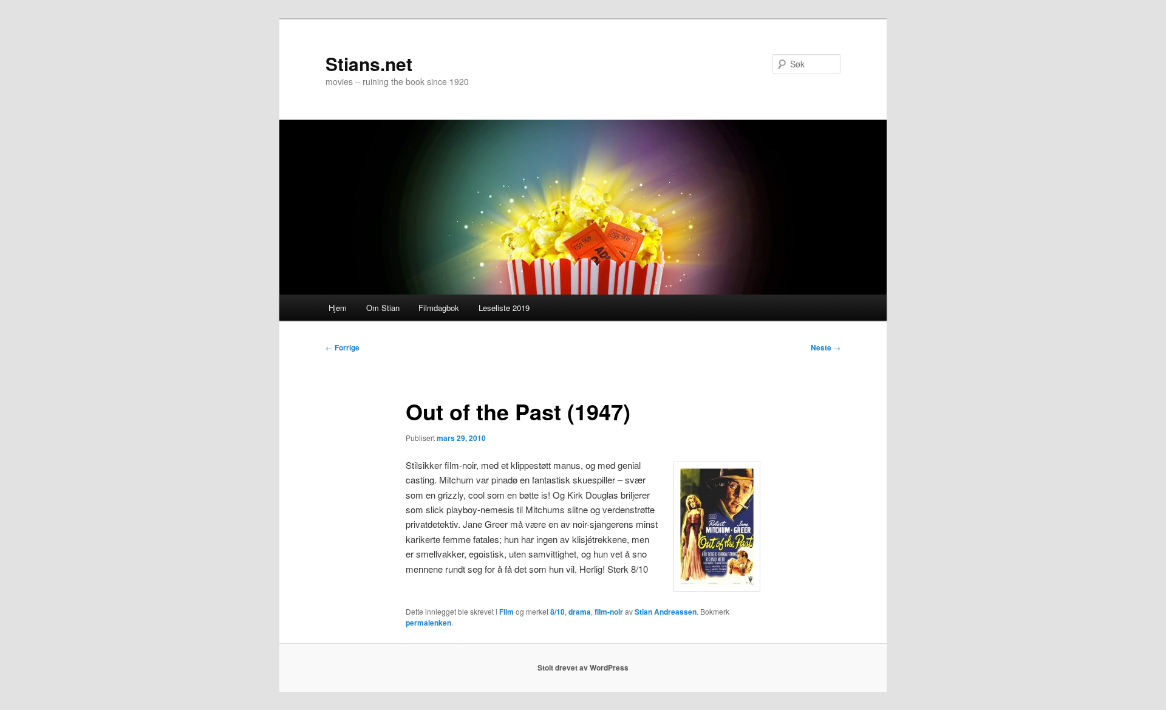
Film (506, 611)
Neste (825, 347)
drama (579, 611)
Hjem (338, 307)
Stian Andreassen (666, 611)
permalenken (428, 622)
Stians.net (369, 63)
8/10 (557, 611)
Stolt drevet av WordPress (583, 667)
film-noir (609, 611)
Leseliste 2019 (504, 307)
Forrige (343, 347)
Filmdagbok (438, 307)
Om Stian (383, 307)
